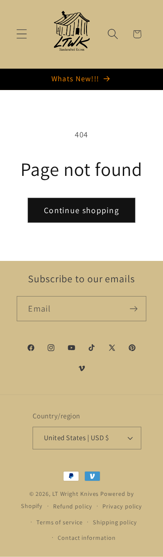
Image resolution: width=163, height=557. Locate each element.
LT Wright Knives (75, 494)
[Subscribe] (134, 309)
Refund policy (72, 506)
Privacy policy (122, 506)
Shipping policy (115, 522)
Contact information (86, 538)
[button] (21, 34)
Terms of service (59, 522)
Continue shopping (81, 210)
